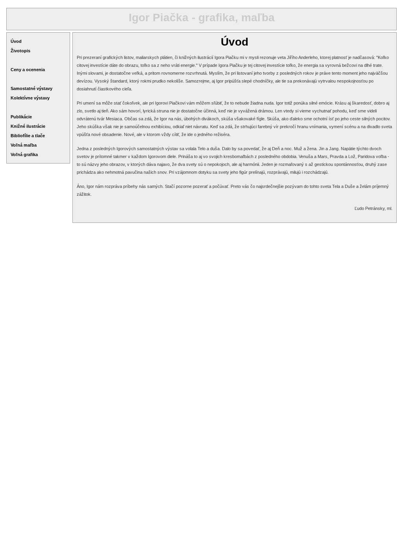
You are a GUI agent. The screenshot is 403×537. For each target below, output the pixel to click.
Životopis (20, 50)
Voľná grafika (24, 154)
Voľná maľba (24, 145)
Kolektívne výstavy (30, 98)
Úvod (16, 41)
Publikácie (21, 116)
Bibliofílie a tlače (28, 135)
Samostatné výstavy (31, 88)
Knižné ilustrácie (28, 126)
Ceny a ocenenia (28, 69)
